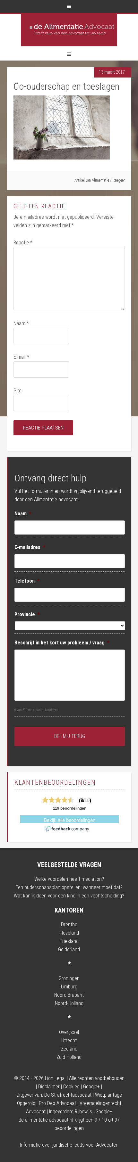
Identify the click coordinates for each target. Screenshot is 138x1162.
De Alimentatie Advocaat (69, 30)
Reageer (119, 180)
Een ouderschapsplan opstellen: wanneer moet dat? (69, 887)
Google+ (91, 1087)
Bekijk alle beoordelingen (69, 820)
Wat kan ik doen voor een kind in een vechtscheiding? (69, 896)
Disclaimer (49, 1087)
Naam (21, 323)
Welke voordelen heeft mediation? (69, 879)
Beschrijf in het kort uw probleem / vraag (61, 643)
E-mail (21, 357)
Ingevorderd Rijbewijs (70, 1112)
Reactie (22, 243)
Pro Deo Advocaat (57, 1103)
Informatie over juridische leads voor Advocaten (69, 1145)
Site (17, 391)
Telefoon (26, 581)
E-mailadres (29, 547)
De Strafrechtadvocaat (67, 1095)
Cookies (71, 1087)
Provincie (27, 614)
